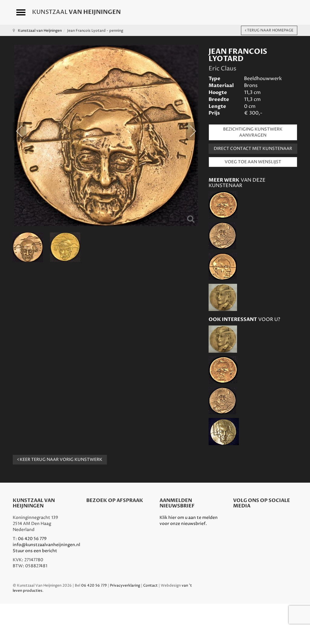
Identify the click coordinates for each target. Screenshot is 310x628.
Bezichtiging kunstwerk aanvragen (252, 132)
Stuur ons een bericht (35, 551)
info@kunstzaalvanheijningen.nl (46, 545)
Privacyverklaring (125, 585)
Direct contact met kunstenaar (253, 148)
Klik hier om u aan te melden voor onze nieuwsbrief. (189, 520)
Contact (150, 585)
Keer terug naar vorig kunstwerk (60, 459)
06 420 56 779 (32, 539)
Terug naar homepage (269, 30)
